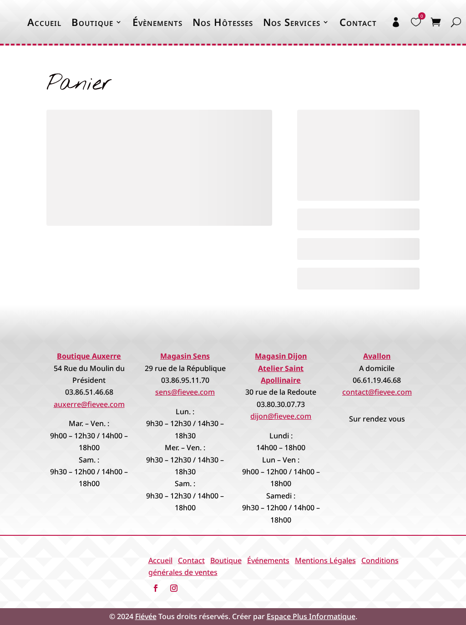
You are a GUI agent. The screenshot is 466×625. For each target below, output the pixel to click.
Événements (268, 560)
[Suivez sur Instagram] (174, 588)
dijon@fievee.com (280, 416)
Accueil (44, 22)
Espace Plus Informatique (311, 616)
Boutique (92, 22)
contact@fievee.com (377, 392)
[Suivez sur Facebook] (155, 588)
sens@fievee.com (185, 392)
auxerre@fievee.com (89, 404)
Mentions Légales (325, 560)
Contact (191, 560)
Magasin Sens (185, 356)
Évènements (157, 22)
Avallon (376, 356)
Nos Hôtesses (222, 22)
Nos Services (291, 22)
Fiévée (146, 616)
